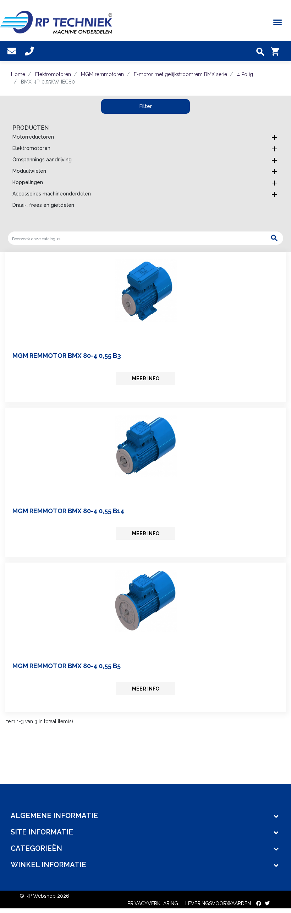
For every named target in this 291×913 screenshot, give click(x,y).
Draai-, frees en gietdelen (43, 205)
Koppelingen (27, 182)
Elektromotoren (31, 148)
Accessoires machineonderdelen (51, 194)
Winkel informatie (48, 864)
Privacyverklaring (152, 903)
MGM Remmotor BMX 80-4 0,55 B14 (68, 511)
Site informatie (42, 832)
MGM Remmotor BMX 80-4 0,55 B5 (66, 666)
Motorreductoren (33, 137)
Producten (30, 127)
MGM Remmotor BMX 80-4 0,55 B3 (66, 355)
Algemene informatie (54, 815)
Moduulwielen (29, 171)
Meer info (145, 378)
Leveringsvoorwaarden (218, 903)
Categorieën (36, 848)
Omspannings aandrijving (42, 159)
